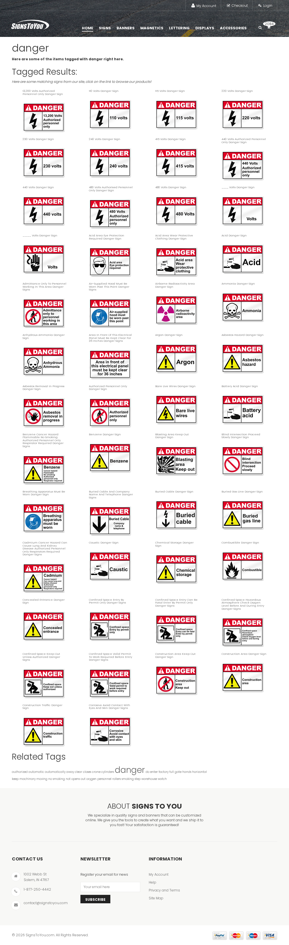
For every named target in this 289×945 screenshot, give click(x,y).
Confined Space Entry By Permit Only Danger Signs (107, 601)
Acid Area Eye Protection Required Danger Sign (106, 237)
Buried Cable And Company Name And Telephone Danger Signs (111, 494)
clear (78, 772)
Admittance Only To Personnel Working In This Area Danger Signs (44, 286)
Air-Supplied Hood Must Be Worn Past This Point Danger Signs (109, 286)
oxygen (91, 779)
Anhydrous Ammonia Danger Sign (44, 336)
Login (267, 5)
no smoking (56, 779)
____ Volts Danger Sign (238, 187)
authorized (20, 772)
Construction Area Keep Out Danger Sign (175, 655)
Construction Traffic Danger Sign (42, 706)
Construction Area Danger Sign (244, 654)
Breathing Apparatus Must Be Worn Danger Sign (44, 493)
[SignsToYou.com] (30, 23)
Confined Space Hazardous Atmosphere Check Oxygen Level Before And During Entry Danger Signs (243, 604)
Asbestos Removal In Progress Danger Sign (43, 387)
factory (163, 772)
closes (87, 772)
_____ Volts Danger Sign (40, 235)
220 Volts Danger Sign (237, 91)
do (147, 772)
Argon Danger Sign (169, 335)
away (70, 772)
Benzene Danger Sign (105, 434)
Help (152, 882)
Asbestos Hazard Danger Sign (243, 335)
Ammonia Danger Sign (238, 283)
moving (41, 779)
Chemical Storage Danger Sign (174, 544)
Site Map (156, 898)
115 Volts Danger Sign (170, 91)
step (138, 779)
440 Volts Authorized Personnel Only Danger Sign (244, 140)
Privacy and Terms (164, 890)
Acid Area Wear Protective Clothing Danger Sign (174, 237)
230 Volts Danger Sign (38, 139)
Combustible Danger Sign (240, 542)
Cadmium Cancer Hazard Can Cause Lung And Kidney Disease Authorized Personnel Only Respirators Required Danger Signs (45, 548)
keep (15, 779)
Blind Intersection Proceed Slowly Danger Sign (241, 435)
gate (178, 772)
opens (75, 779)
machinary (27, 779)
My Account (206, 5)
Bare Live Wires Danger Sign (175, 386)
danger (130, 770)
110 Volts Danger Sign (104, 91)
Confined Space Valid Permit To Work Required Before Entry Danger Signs (110, 657)
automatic (36, 772)
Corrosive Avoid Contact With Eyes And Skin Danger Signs (109, 706)
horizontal (199, 772)
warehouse (149, 779)
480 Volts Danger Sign (170, 187)
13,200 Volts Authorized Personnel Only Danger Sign (43, 92)
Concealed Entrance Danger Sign (44, 601)
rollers (116, 779)
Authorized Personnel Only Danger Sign (108, 387)
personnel (104, 779)
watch (162, 779)
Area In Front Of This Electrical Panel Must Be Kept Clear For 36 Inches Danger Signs (110, 338)
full (171, 772)
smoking (128, 779)
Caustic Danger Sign (104, 542)
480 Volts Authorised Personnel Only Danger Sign (111, 188)
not (68, 779)
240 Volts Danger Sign (104, 139)
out (83, 779)
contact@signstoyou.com (46, 902)
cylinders (107, 772)
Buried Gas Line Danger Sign (242, 491)
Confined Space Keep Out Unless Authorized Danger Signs (41, 657)
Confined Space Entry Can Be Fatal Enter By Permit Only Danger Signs (176, 602)
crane (96, 772)
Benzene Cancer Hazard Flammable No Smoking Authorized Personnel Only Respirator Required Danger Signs (43, 440)
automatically (55, 772)
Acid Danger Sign (234, 235)
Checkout (240, 5)
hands (186, 772)
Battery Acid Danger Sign (240, 386)
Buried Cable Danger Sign (174, 491)
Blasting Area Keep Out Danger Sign (172, 435)
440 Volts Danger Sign (38, 187)
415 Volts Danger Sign (170, 139)
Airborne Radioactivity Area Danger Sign (175, 285)
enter (154, 772)
